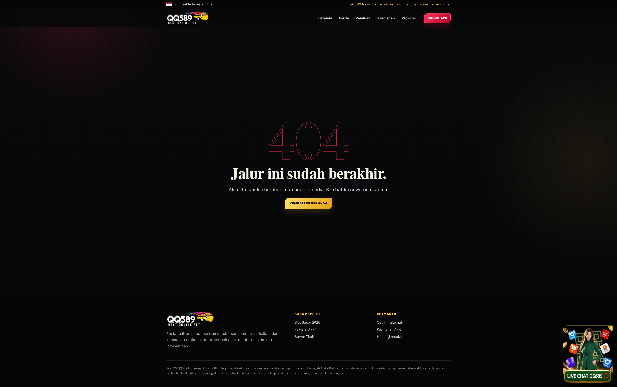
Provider (409, 18)
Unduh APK (437, 18)
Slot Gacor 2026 (307, 322)
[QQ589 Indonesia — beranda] (187, 18)
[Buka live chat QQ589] (588, 354)
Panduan (363, 18)
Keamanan (386, 18)
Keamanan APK (389, 329)
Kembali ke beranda (309, 203)
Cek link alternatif (390, 322)
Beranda (325, 18)
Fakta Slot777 (305, 329)
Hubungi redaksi (389, 337)
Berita (344, 18)
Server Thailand (307, 337)
